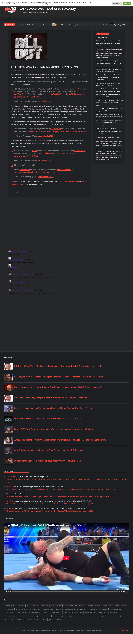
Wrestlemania (10, 619)
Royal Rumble (113, 612)
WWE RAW (42, 619)
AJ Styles (45, 605)
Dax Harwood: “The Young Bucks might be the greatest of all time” (108, 133)
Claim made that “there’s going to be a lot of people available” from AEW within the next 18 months (109, 145)
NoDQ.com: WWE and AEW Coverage (47, 9)
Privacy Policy (125, 630)
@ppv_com (81, 94)
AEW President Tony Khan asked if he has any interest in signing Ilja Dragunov (108, 84)
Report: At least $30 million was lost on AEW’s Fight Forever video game (109, 158)
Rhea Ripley (77, 612)
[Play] (6, 592)
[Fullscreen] (127, 592)
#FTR (80, 89)
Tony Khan (94, 616)
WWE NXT (30, 619)
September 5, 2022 (45, 101)
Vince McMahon (117, 616)
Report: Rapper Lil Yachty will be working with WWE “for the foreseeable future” (109, 70)
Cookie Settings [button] (117, 3)
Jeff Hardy (81, 609)
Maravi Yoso (10, 487)
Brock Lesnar (80, 605)
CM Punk (9, 609)
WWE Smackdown (56, 619)
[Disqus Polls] (50, 222)
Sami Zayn (9, 616)
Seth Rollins (21, 616)
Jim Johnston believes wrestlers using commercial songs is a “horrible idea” (106, 127)
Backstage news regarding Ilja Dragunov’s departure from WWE (107, 138)
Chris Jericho (120, 605)
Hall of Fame (48, 19)
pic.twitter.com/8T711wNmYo (26, 97)
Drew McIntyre (35, 609)
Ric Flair (88, 612)
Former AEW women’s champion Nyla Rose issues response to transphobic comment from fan (63, 25)
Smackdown (33, 616)
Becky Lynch (56, 605)
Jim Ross (93, 609)
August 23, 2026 (109, 489)
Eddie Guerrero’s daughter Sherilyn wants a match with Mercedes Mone (108, 45)
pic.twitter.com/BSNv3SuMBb (43, 172)
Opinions (15, 19)
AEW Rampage (32, 605)
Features (24, 19)
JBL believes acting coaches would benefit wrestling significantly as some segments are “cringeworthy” (108, 77)
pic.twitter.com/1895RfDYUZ (26, 156)
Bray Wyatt (68, 605)
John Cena (103, 609)
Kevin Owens (10, 612)
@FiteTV (72, 94)
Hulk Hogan (70, 609)
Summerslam (57, 616)
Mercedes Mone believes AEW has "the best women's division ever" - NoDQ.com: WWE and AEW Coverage (43, 504)
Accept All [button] (127, 3)
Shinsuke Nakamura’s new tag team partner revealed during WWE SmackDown (108, 96)
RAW (67, 612)
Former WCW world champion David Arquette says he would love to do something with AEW (109, 90)
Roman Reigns (99, 612)
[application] (66, 558)
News (7, 19)
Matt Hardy (22, 612)
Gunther (59, 609)
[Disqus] (49, 271)
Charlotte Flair (107, 605)
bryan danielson (93, 605)
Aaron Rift (13, 70)
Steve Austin (45, 616)
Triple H (104, 616)
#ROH (34, 150)
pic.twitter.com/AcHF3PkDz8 (75, 131)
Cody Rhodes (21, 609)
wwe (21, 619)
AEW (8, 605)
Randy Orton (56, 612)
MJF (46, 612)
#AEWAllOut (19, 94)
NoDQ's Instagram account (68, 182)
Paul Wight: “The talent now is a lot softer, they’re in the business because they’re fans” (108, 39)
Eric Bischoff (48, 609)
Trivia (58, 19)
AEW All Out (14, 193)
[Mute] (124, 592)
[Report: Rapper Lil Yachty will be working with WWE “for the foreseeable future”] (93, 25)
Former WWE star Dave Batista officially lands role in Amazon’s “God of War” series (109, 152)
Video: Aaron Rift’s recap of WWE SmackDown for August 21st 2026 (109, 110)
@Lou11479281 (11, 477)
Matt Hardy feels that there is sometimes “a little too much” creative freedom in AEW (109, 121)
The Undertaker (81, 616)
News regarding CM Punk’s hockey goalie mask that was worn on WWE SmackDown (109, 51)
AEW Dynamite (19, 605)
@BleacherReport (58, 94)
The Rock (69, 616)
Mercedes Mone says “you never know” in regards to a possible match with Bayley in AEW (109, 115)
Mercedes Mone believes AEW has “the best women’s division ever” (108, 56)
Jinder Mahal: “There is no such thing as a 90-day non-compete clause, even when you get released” (109, 103)
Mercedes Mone (35, 612)
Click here (14, 182)
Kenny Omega (115, 609)
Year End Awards (35, 19)
